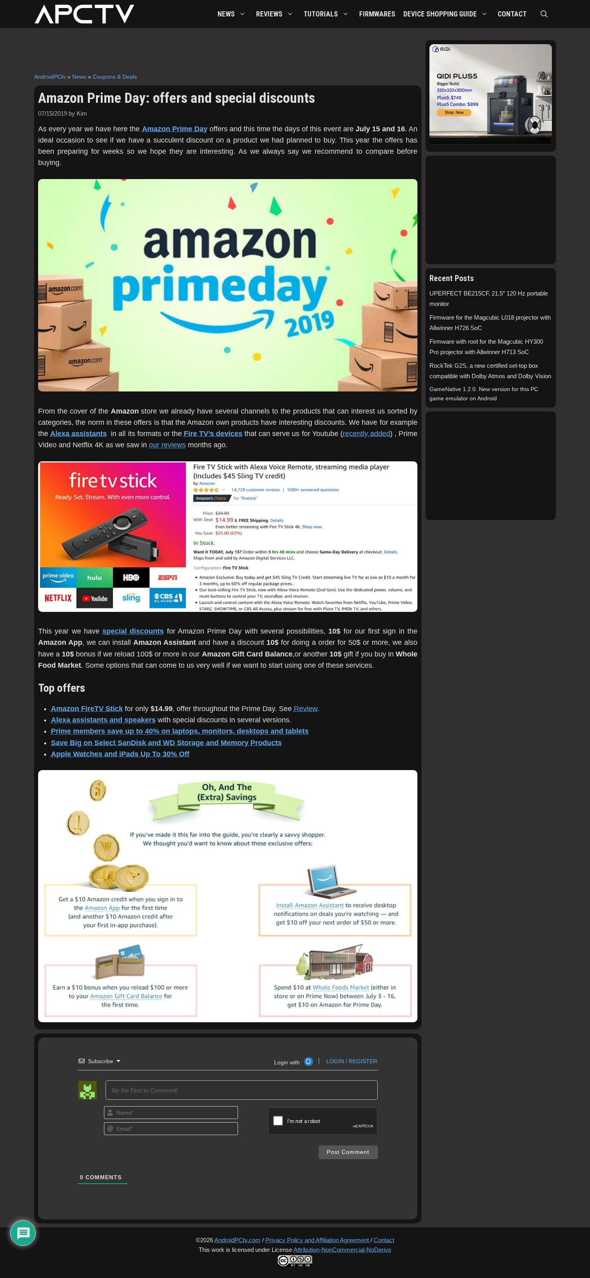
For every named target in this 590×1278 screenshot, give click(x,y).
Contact (384, 1240)
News (79, 76)
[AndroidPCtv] (84, 14)
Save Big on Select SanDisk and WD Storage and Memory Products (166, 743)
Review (305, 709)
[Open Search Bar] (544, 14)
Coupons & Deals (115, 76)
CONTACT (512, 14)
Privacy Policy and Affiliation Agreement (317, 1240)
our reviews (167, 445)
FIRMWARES (377, 14)
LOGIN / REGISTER (351, 1061)
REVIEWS (269, 14)
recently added (366, 434)
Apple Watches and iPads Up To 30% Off (120, 754)
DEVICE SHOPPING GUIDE (440, 14)
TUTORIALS (320, 14)
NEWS (226, 14)
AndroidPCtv (50, 76)
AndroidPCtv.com (237, 1240)
